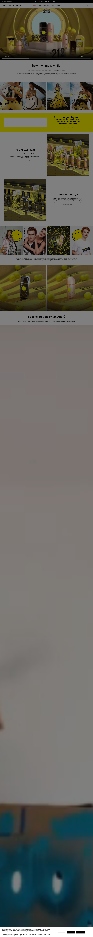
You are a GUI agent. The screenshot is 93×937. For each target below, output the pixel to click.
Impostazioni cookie (61, 932)
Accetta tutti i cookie (80, 932)
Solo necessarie (71, 932)
